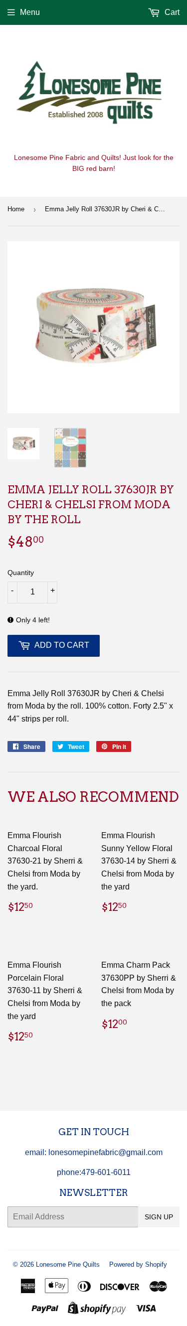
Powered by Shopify (138, 1264)
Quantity (20, 573)
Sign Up (159, 1217)
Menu (30, 12)
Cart (171, 12)
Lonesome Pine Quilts (68, 1264)
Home (15, 209)
